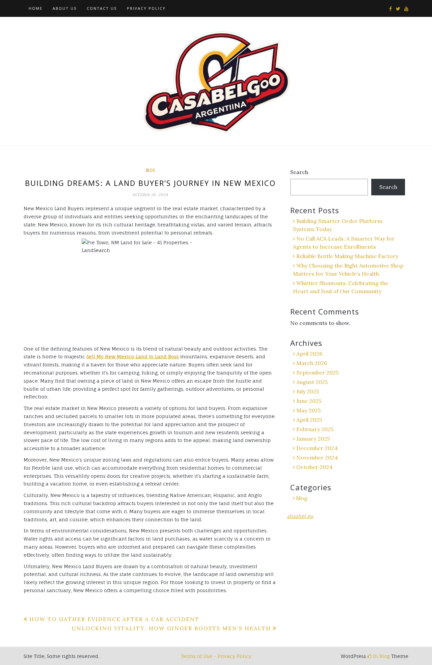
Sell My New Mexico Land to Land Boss (132, 356)
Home (36, 8)
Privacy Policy (146, 8)
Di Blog (381, 656)
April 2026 (309, 353)
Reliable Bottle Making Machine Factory (347, 256)
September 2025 (317, 372)
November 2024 (317, 457)
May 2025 (308, 410)
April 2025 (309, 419)
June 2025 (308, 400)
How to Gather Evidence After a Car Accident (114, 619)
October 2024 (314, 467)
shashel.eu (300, 516)
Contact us (102, 8)
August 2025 (312, 382)
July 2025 (307, 391)
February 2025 (314, 429)
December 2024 (317, 448)
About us (65, 8)
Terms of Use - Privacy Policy (216, 656)
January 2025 (313, 438)
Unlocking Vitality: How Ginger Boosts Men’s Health (171, 628)
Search (299, 172)
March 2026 (311, 363)
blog (150, 170)
